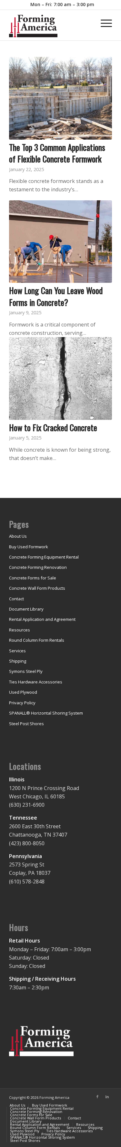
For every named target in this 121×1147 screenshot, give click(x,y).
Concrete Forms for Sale (32, 578)
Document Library (26, 609)
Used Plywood (23, 692)
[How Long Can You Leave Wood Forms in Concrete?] (60, 241)
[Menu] (103, 23)
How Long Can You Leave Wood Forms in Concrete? (56, 296)
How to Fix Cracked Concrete (53, 427)
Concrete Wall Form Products (37, 588)
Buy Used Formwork (28, 547)
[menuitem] (62, 4)
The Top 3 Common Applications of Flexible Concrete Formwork (57, 153)
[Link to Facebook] (97, 1096)
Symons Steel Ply (26, 671)
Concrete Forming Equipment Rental (44, 557)
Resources (19, 630)
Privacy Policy (22, 703)
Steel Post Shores (26, 723)
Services (17, 651)
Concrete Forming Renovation (38, 567)
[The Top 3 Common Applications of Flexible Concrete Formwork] (60, 98)
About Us (18, 536)
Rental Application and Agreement (42, 619)
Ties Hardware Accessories (35, 682)
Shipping (17, 661)
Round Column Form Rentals (36, 640)
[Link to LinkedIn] (107, 1096)
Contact (16, 599)
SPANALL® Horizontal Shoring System (46, 713)
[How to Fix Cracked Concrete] (60, 378)
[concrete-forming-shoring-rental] (50, 27)
